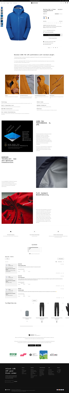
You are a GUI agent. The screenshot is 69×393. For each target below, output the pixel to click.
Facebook (59, 369)
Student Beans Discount (34, 371)
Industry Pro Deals (24, 373)
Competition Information (51, 374)
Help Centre (32, 369)
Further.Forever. (32, 345)
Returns (32, 374)
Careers (23, 372)
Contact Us (32, 377)
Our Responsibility (24, 370)
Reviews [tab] (7, 256)
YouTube (59, 371)
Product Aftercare (41, 373)
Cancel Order (32, 376)
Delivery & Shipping (33, 373)
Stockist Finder (24, 371)
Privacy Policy (50, 370)
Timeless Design (41, 372)
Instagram (59, 370)
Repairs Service (41, 371)
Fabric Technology (41, 374)
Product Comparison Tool (34, 375)
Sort (56, 261)
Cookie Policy (50, 369)
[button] (58, 13)
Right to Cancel (50, 372)
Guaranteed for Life (41, 369)
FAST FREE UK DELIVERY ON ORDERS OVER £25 (36, 0)
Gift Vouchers (32, 372)
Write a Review (61, 259)
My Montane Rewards (33, 370)
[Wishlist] (63, 3)
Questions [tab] (12, 256)
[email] (57, 47)
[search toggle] (61, 3)
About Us (23, 369)
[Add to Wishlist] (61, 35)
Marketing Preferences (51, 373)
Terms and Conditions (51, 371)
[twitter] (53, 47)
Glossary (38, 345)
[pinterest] (55, 47)
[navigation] (21, 310)
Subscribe (15, 381)
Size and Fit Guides (41, 370)
